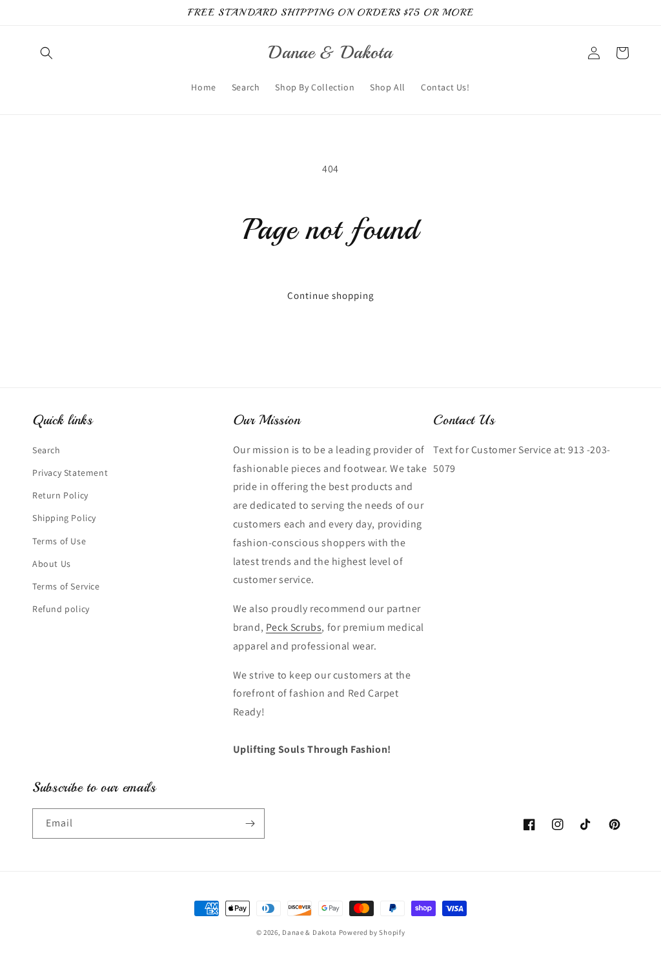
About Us (51, 563)
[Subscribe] (250, 823)
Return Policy (60, 495)
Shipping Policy (64, 518)
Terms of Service (66, 586)
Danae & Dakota (309, 932)
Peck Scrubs (294, 627)
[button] (46, 53)
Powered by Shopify (372, 932)
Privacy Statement (70, 472)
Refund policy (61, 609)
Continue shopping (330, 295)
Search (46, 450)
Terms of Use (59, 541)
